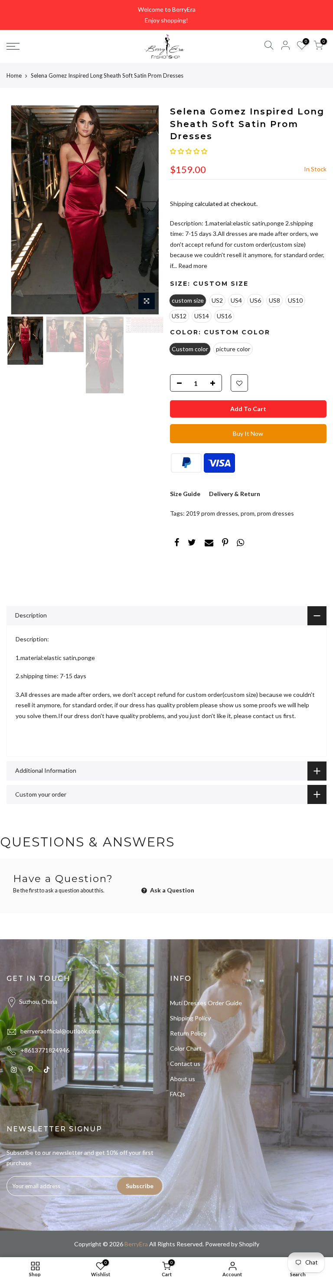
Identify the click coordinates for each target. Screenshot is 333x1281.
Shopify (249, 1244)
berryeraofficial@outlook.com (60, 1031)
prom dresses (275, 513)
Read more (192, 265)
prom (248, 513)
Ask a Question (171, 890)
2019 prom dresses (212, 513)
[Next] (148, 210)
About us (182, 1078)
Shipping (181, 203)
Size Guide (185, 493)
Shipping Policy (190, 1018)
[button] (188, 151)
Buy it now (248, 433)
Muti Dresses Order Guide (206, 1002)
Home (14, 75)
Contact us (185, 1063)
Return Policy (188, 1033)
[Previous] (21, 210)
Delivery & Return (234, 493)
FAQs (177, 1094)
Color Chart (186, 1048)
